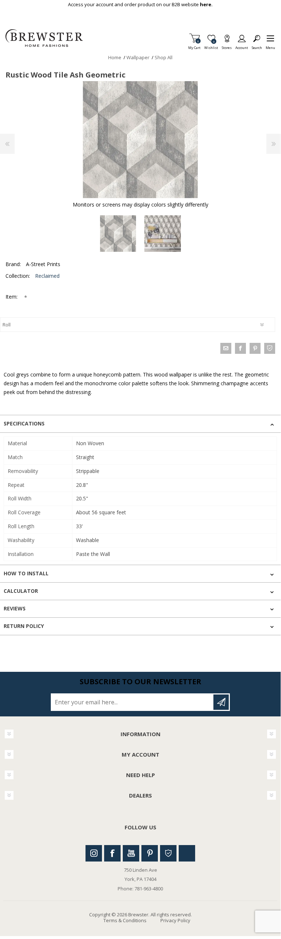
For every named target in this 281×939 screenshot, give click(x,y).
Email (225, 348)
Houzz (168, 853)
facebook (240, 348)
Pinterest (149, 853)
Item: (12, 296)
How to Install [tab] (26, 573)
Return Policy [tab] (24, 625)
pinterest (255, 348)
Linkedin (187, 853)
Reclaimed (47, 275)
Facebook (112, 853)
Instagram (94, 853)
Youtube (131, 853)
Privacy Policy (175, 920)
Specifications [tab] (24, 423)
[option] (118, 233)
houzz (269, 348)
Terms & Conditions (125, 920)
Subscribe (221, 702)
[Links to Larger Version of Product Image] (140, 139)
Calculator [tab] (21, 590)
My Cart (194, 45)
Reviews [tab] (15, 608)
